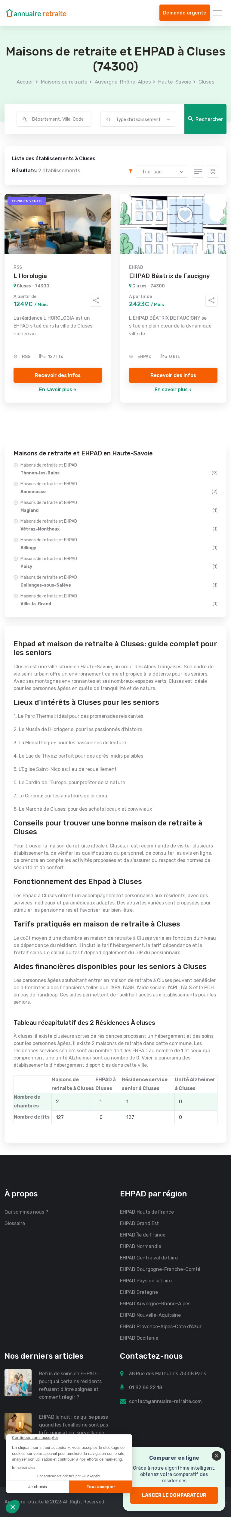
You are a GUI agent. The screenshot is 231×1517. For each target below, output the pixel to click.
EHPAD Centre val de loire (149, 1258)
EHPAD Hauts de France (147, 1212)
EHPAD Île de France (142, 1235)
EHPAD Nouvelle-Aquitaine (150, 1315)
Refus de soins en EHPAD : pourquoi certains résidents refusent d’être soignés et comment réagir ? (70, 1385)
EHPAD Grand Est (139, 1223)
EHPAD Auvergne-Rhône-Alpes (155, 1303)
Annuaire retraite (24, 1502)
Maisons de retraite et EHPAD (118, 469)
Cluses (206, 82)
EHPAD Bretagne (139, 1292)
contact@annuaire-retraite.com (165, 1401)
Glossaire (15, 1223)
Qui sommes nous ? (26, 1212)
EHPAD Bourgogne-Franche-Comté (160, 1269)
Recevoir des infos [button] (58, 375)
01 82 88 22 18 (145, 1387)
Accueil (25, 82)
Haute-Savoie (174, 82)
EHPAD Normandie (140, 1246)
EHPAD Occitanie (139, 1338)
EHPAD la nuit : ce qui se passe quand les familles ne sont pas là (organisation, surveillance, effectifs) (73, 1428)
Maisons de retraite (64, 82)
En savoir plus (55, 389)
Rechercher (209, 119)
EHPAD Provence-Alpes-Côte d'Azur (161, 1326)
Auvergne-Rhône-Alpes (123, 82)
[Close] (216, 1456)
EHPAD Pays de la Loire (146, 1281)
